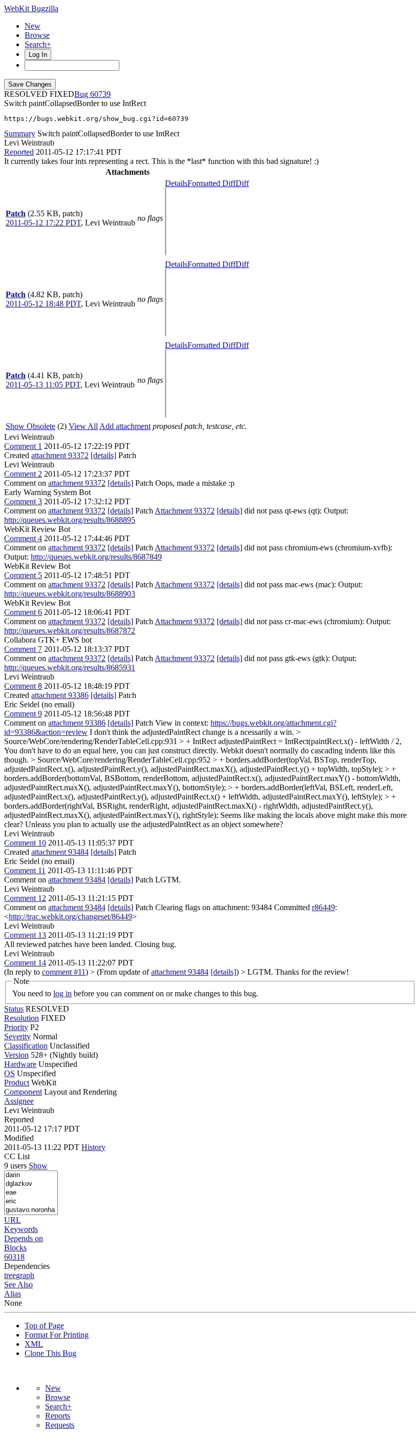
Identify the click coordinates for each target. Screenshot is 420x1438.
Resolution (21, 1018)
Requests (59, 1425)
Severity (17, 1036)
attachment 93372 (60, 455)
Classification (26, 1045)
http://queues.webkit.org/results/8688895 (69, 520)
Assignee (19, 1101)
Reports (57, 1415)
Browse (37, 35)
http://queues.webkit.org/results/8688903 (69, 593)
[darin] (31, 1175)
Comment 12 (25, 898)
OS (9, 1073)
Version (16, 1055)
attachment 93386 (60, 695)
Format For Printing (57, 1334)
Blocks (15, 1247)
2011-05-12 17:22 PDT (43, 222)
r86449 (323, 907)
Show (38, 1165)
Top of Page (44, 1325)
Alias (12, 1293)
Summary (19, 133)
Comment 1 (23, 446)
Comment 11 (25, 870)
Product (16, 1082)
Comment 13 (25, 935)
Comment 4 (23, 538)
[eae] (31, 1192)
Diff (242, 183)
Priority (16, 1027)
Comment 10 (25, 842)
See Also (18, 1284)
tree (10, 1275)
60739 (100, 94)
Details (176, 183)
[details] (103, 455)
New (32, 26)
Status (14, 1008)
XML (34, 1344)
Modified (19, 1138)
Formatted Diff (211, 183)
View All (83, 426)
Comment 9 (23, 713)
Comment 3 (23, 501)
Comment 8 (23, 686)
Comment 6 (23, 612)
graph (25, 1275)
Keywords (21, 1229)
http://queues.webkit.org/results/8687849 (96, 556)
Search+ (38, 44)
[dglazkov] (31, 1184)
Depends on (23, 1238)
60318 (14, 1256)
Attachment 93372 (185, 510)
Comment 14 (25, 962)
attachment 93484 (60, 852)
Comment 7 (23, 649)
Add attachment (125, 426)
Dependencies (27, 1266)
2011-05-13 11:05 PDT (43, 384)
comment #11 (64, 972)
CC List (17, 1156)
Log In (38, 54)
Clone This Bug (50, 1353)
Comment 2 (23, 473)
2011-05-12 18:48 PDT (43, 303)
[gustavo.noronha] (31, 1210)
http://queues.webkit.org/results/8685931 (69, 667)
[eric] (31, 1201)
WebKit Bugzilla (31, 8)
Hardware (20, 1064)
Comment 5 (23, 575)
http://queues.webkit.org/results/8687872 (69, 630)
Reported (19, 152)
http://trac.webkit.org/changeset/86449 (70, 916)
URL (12, 1220)
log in (62, 993)
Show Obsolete (30, 426)
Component (23, 1091)
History (93, 1147)
